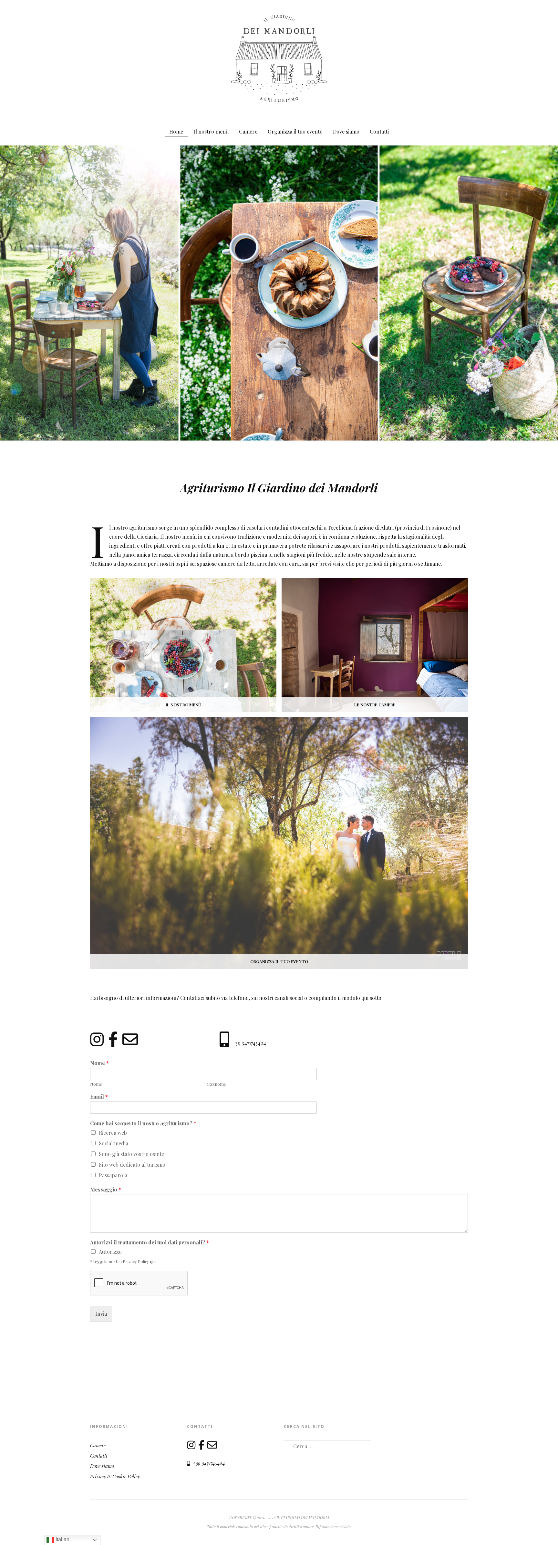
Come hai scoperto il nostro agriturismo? (143, 1123)
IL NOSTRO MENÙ (183, 704)
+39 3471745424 (249, 1043)
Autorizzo (110, 1251)
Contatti (379, 131)
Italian (61, 1539)
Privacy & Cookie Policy (115, 1476)
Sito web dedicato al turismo (132, 1164)
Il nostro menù (211, 131)
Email (99, 1096)
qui (153, 1261)
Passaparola (113, 1175)
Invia (101, 1313)
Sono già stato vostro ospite (131, 1154)
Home (176, 131)
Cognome (216, 1084)
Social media (113, 1143)
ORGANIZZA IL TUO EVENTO (279, 961)
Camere (248, 131)
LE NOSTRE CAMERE (375, 704)
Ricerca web (113, 1132)
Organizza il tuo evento (295, 131)
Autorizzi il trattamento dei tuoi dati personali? (149, 1242)
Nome (99, 1063)
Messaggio (105, 1189)
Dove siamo (346, 131)
